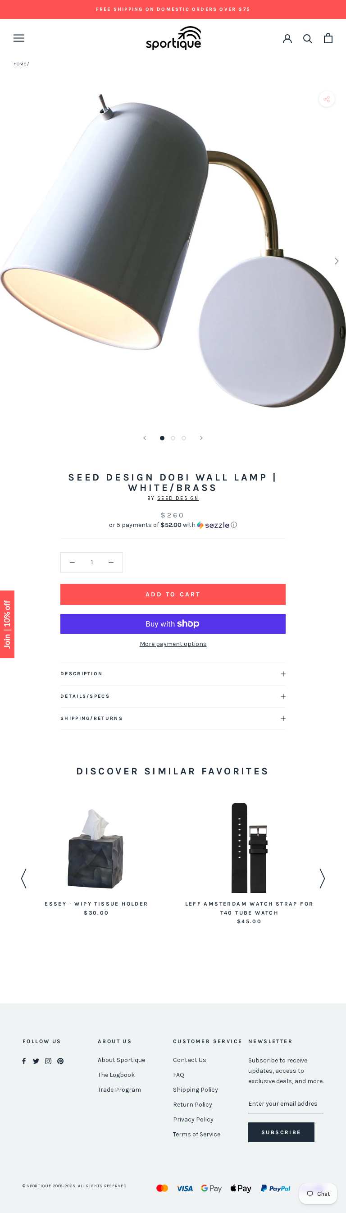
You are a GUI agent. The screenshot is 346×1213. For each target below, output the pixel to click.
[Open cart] (328, 38)
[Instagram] (48, 1060)
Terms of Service (196, 1134)
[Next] (201, 438)
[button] (173, 525)
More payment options (173, 644)
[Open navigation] (19, 38)
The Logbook (116, 1075)
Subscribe (281, 1132)
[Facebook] (24, 1060)
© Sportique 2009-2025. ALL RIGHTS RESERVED (75, 1186)
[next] (336, 261)
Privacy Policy (193, 1119)
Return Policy (192, 1104)
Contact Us (189, 1060)
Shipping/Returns (91, 718)
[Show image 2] (173, 438)
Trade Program (119, 1090)
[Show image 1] (162, 438)
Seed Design (178, 498)
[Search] (308, 38)
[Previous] (144, 438)
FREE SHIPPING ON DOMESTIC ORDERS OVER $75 (173, 9)
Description (81, 674)
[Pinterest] (60, 1060)
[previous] (10, 261)
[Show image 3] (184, 438)
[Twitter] (36, 1060)
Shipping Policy (195, 1090)
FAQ (178, 1075)
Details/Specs (85, 696)
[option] (96, 860)
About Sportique (121, 1060)
